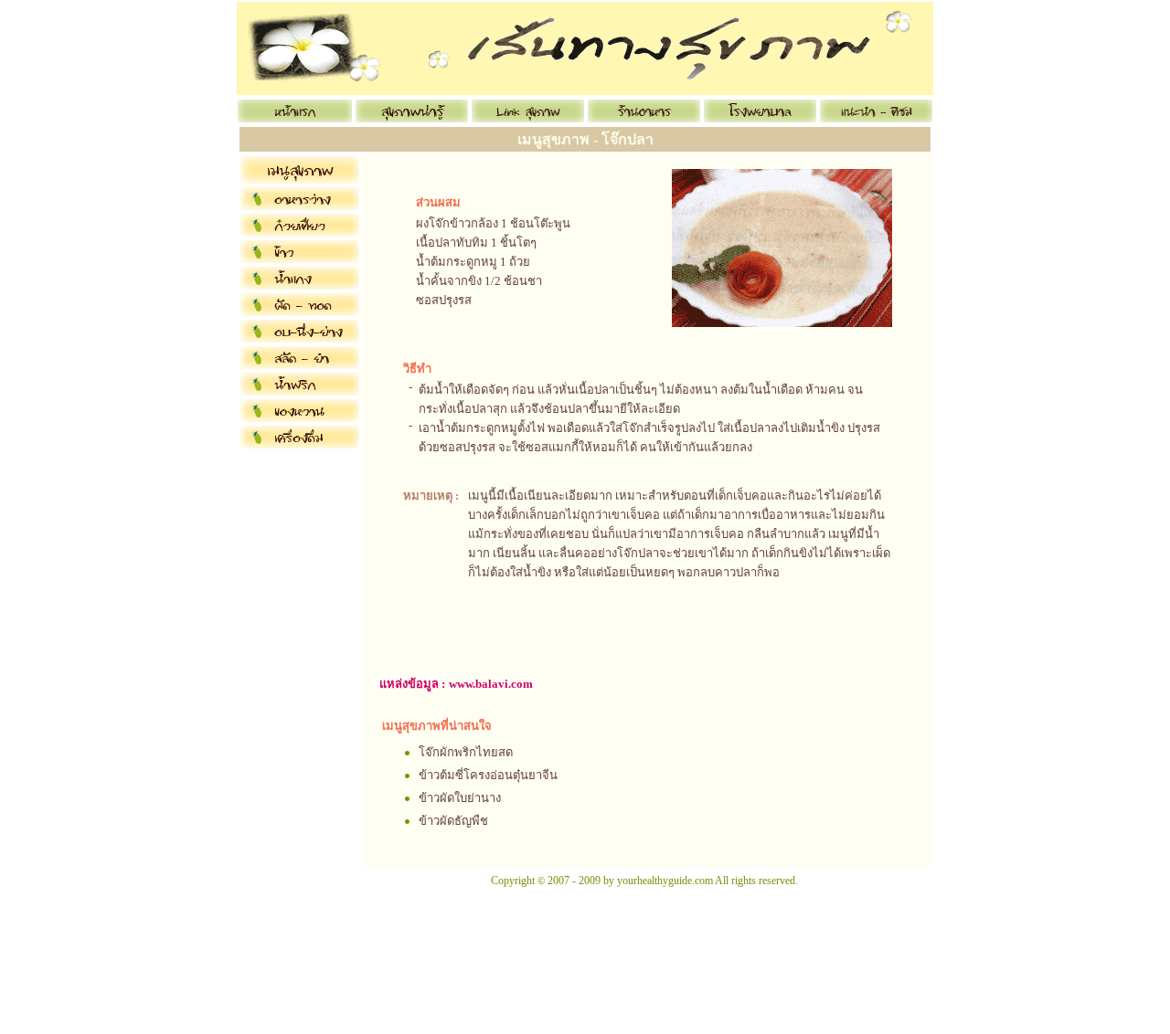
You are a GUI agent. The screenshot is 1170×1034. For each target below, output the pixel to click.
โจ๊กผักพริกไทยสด (466, 752)
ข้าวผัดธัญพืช (453, 821)
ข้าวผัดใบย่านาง (460, 798)
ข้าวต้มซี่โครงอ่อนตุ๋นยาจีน (488, 775)
